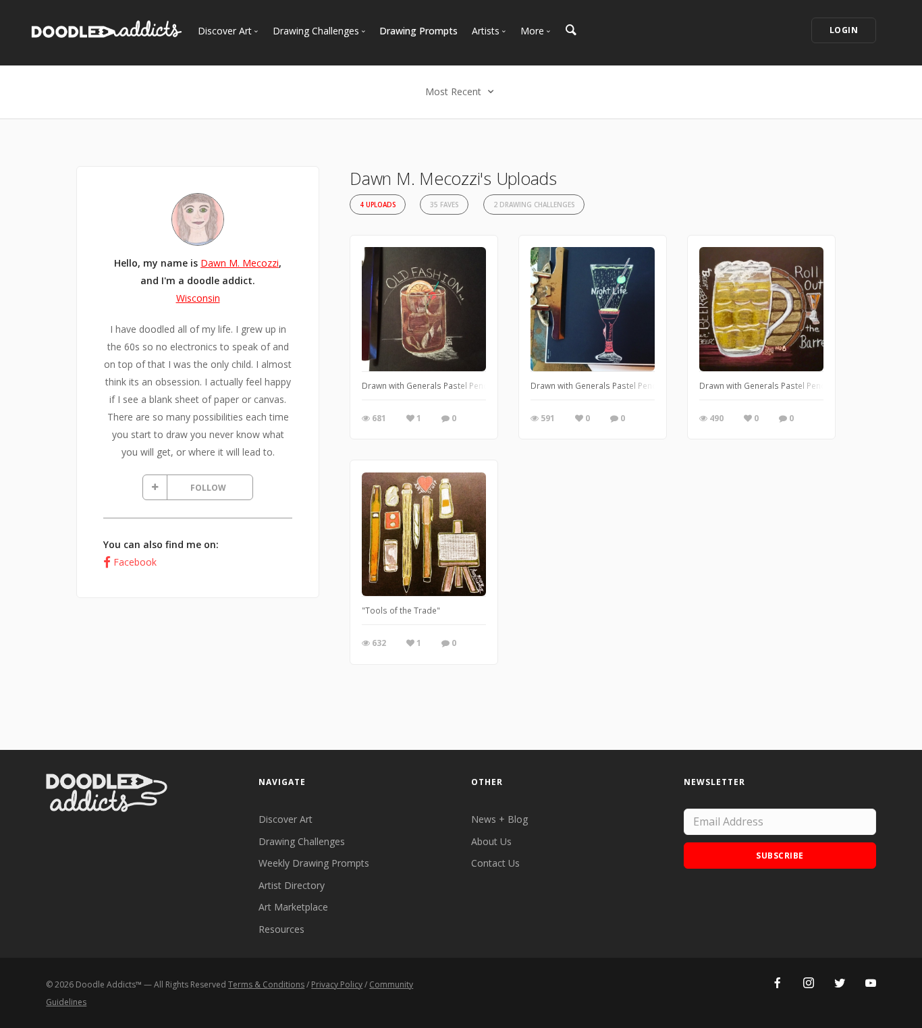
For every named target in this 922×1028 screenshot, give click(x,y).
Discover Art (286, 819)
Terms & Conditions (266, 984)
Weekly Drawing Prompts (314, 863)
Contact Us (495, 863)
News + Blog (499, 819)
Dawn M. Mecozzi (239, 262)
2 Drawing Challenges (533, 204)
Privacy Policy (336, 984)
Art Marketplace (293, 906)
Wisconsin (198, 298)
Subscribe (780, 855)
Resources (281, 929)
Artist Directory (292, 885)
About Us (491, 841)
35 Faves (444, 204)
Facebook (135, 562)
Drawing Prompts (418, 30)
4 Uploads (378, 204)
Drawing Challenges (302, 841)
